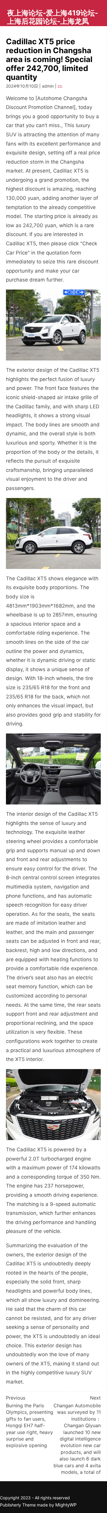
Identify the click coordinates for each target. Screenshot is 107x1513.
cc (60, 85)
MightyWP (66, 1505)
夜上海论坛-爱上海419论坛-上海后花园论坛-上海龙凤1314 (52, 21)
